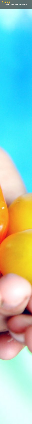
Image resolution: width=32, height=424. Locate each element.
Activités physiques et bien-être (23, 4)
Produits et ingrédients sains (14, 4)
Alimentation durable (7, 4)
